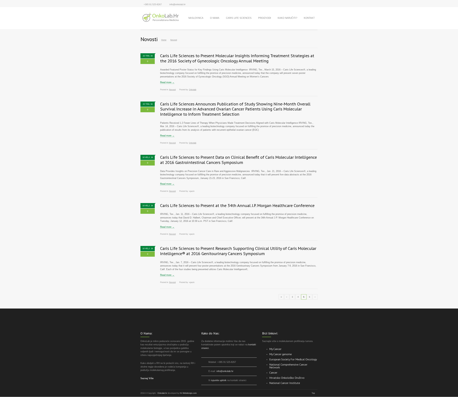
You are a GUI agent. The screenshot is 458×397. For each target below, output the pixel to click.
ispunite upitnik (218, 380)
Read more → (167, 82)
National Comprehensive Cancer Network (288, 366)
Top (313, 393)
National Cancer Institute (284, 383)
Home (163, 40)
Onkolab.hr (162, 393)
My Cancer (275, 349)
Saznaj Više (147, 378)
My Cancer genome (280, 354)
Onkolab (192, 89)
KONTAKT (309, 18)
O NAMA (214, 18)
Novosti (172, 89)
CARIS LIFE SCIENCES (239, 18)
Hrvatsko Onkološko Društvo (286, 377)
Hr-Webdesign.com (188, 393)
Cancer (273, 372)
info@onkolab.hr (177, 4)
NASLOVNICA (195, 18)
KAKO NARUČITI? (287, 18)
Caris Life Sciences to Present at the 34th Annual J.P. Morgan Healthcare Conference (237, 205)
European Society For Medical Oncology (293, 359)
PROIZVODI (264, 18)
